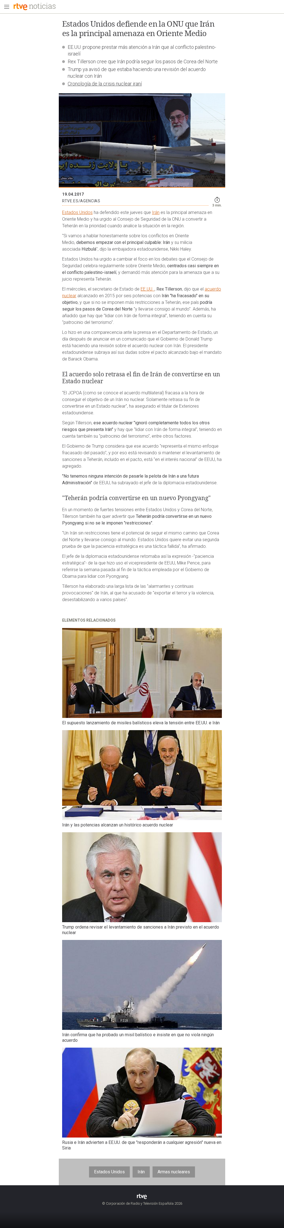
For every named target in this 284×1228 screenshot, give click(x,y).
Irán (155, 212)
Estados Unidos (77, 212)
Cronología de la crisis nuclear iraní (105, 84)
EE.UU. (147, 289)
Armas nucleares (174, 1171)
